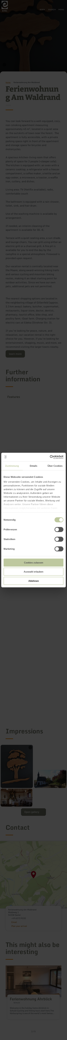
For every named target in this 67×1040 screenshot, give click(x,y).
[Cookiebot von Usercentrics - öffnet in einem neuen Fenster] (49, 457)
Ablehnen (33, 580)
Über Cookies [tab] (55, 465)
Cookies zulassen (33, 562)
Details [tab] (33, 465)
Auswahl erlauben (33, 571)
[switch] (59, 529)
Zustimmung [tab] (12, 465)
